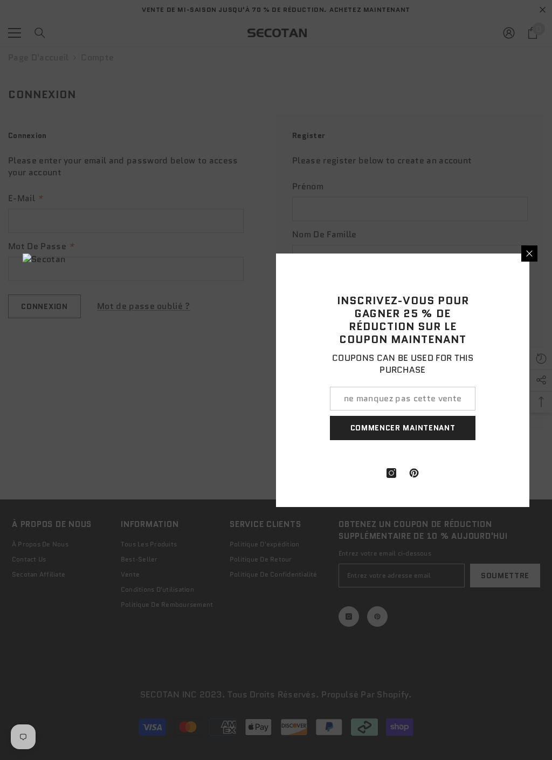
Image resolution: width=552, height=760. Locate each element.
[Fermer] (529, 253)
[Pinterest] (414, 473)
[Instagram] (391, 473)
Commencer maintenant (403, 427)
